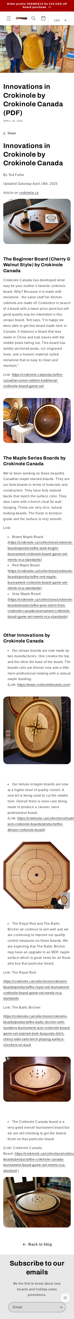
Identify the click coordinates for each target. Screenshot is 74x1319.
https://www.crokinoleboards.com (43, 684)
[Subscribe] (61, 1307)
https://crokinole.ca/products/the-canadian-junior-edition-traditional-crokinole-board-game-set (33, 380)
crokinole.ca (29, 192)
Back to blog (40, 1244)
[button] (8, 18)
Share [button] (11, 133)
